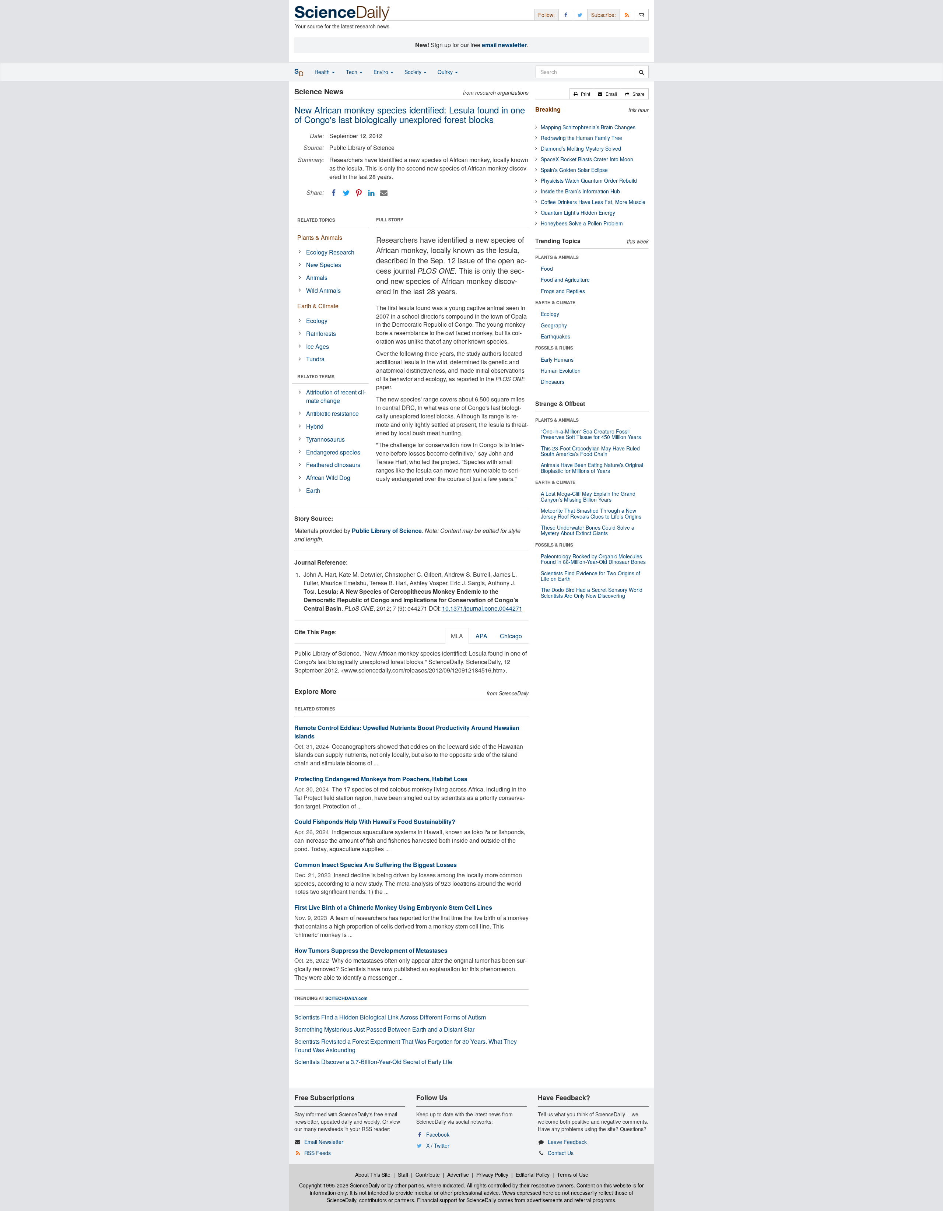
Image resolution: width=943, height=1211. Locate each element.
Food (547, 268)
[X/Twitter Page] (580, 14)
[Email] (383, 193)
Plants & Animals (319, 237)
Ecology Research (330, 252)
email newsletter (504, 45)
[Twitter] (346, 193)
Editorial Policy (533, 1174)
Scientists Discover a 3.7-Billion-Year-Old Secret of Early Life (373, 1061)
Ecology (316, 320)
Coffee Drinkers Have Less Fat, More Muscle (593, 202)
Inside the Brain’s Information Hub (580, 191)
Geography (554, 325)
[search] (641, 72)
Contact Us (561, 1152)
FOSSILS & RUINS (554, 347)
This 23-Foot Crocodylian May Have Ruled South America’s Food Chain (590, 451)
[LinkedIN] (371, 193)
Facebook (437, 1134)
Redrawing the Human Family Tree (581, 137)
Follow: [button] (546, 14)
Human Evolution (561, 370)
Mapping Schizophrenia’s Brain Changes (588, 127)
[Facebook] (333, 193)
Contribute (428, 1174)
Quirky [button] (446, 72)
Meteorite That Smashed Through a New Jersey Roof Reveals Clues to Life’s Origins (591, 513)
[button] (581, 93)
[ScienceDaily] (342, 12)
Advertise (458, 1174)
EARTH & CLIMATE (555, 302)
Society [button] (413, 72)
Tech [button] (352, 72)
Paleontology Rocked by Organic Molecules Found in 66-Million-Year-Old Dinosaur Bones (593, 558)
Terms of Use (572, 1174)
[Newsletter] (641, 14)
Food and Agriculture (565, 279)
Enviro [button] (382, 72)
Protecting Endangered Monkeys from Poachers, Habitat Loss (380, 779)
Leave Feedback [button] (567, 1141)
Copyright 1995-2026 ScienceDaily (339, 1185)
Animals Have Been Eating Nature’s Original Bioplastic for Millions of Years (592, 467)
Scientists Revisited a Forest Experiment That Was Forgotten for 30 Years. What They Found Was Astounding (405, 1045)
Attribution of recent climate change (336, 396)
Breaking (548, 109)
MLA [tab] (457, 636)
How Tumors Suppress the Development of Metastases (371, 950)
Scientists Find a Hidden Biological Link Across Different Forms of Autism (390, 1017)
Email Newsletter (323, 1141)
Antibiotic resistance (332, 413)
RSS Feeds (317, 1152)
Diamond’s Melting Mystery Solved (581, 148)
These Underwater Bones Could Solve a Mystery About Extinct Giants (587, 530)
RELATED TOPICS (316, 220)
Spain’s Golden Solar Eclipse (574, 169)
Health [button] (323, 72)
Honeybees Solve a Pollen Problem (582, 223)
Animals (316, 277)
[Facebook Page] (565, 14)
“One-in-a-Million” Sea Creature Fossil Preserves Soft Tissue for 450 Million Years (591, 434)
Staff (403, 1174)
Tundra (315, 359)
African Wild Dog (328, 477)
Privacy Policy (492, 1174)
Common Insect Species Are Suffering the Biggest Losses (375, 864)
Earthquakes (555, 336)
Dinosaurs (552, 381)
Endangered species (333, 452)
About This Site (372, 1174)
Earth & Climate (318, 306)
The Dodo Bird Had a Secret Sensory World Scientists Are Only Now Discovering (591, 592)
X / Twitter (437, 1145)
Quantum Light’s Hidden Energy (578, 212)
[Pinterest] (358, 193)
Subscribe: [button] (603, 14)
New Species (323, 264)
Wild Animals (323, 290)
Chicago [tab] (511, 636)
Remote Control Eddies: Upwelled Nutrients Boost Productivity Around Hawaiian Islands (406, 731)
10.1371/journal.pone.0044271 (482, 608)
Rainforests (321, 333)
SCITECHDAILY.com (346, 998)
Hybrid (314, 426)
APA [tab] (481, 636)
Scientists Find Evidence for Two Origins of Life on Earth (590, 575)
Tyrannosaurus (325, 439)
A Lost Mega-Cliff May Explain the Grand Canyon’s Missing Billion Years (588, 496)
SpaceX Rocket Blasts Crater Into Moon (587, 159)
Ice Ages (317, 346)
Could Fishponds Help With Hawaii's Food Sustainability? (374, 821)
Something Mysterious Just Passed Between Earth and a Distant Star (384, 1029)
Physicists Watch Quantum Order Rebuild (589, 180)
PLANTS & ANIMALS (557, 257)
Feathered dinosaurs (333, 464)
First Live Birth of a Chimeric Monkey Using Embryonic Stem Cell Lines (393, 907)
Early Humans (557, 359)
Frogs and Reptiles (563, 291)
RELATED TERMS (315, 376)
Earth (313, 490)
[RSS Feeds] (627, 14)
